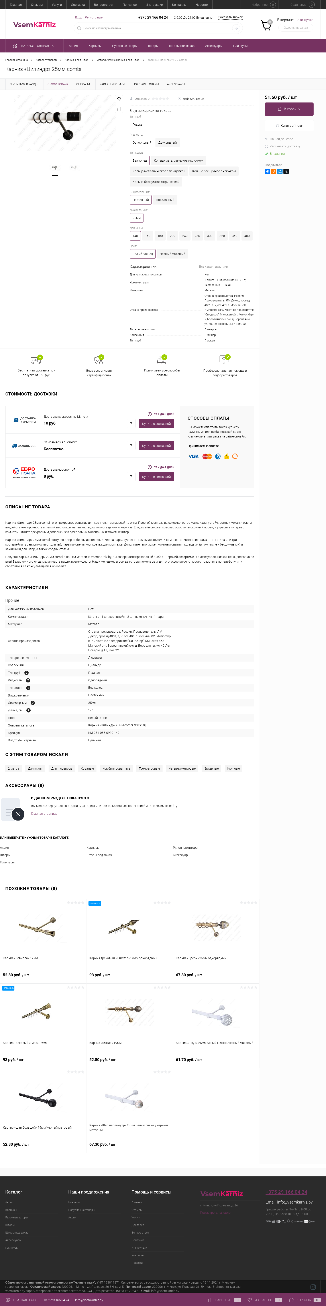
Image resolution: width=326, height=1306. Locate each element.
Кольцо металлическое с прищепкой (159, 171)
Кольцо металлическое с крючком (178, 160)
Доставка (78, 4)
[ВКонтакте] (267, 171)
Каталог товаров (35, 46)
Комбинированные (116, 768)
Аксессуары (181, 855)
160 (147, 236)
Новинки (74, 1202)
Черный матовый (172, 254)
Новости (202, 4)
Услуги (57, 4)
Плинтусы (7, 862)
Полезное (130, 4)
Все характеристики (213, 266)
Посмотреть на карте (215, 1212)
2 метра (13, 768)
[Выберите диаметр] (33, 703)
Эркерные (211, 768)
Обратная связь (24, 1300)
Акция (4, 847)
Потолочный (165, 200)
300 (209, 236)
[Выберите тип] (26, 673)
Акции (72, 1217)
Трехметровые (149, 768)
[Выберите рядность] (28, 680)
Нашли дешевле (281, 139)
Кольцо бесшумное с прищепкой (156, 182)
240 (185, 236)
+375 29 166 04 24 (153, 17)
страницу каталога (81, 806)
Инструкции (154, 4)
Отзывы (37, 4)
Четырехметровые (182, 768)
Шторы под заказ (99, 855)
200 (172, 236)
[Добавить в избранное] (119, 99)
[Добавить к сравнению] (119, 109)
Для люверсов (61, 768)
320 (222, 236)
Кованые (87, 768)
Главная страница (44, 813)
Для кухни (35, 768)
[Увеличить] (65, 123)
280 (197, 236)
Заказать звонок (230, 17)
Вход (78, 17)
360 (234, 236)
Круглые (233, 768)
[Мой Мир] (280, 171)
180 (160, 236)
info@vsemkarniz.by (295, 1202)
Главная (16, 4)
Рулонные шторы (185, 847)
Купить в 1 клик (292, 125)
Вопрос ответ (104, 4)
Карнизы (93, 847)
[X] (286, 171)
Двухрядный (167, 142)
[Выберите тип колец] (28, 688)
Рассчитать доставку (285, 146)
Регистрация (94, 17)
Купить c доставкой (156, 423)
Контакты (179, 4)
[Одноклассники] (273, 171)
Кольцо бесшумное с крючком (214, 171)
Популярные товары (81, 1210)
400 (247, 236)
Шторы (5, 855)
